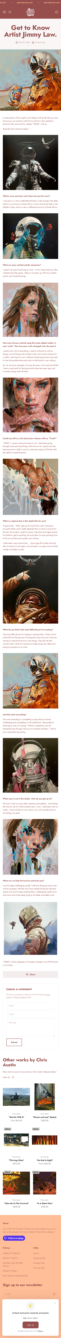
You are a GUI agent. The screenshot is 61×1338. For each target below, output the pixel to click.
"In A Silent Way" (45, 1203)
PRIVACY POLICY (10, 1258)
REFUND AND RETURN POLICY (13, 1265)
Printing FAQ (38, 1263)
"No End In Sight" (44, 1160)
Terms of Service (21, 997)
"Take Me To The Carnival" (16, 1203)
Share (32, 974)
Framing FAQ (39, 1267)
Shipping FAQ (39, 1258)
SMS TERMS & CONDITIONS (15, 1275)
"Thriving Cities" (16, 1160)
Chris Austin (16, 1114)
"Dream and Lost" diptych (44, 1117)
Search (36, 1253)
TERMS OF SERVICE (11, 1253)
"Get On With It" (16, 1117)
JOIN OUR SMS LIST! (12, 3)
